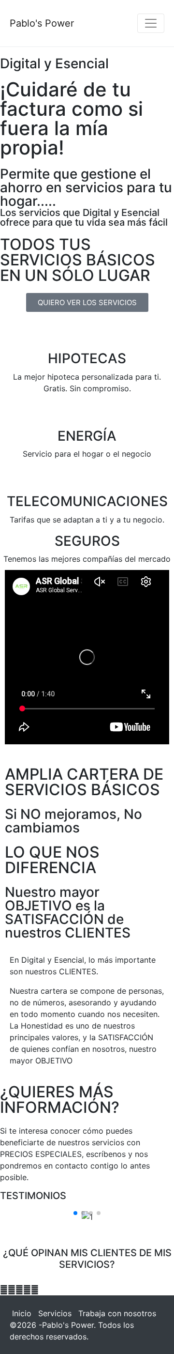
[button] (75, 1213)
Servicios (55, 1313)
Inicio (21, 1313)
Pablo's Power (42, 23)
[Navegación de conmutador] (150, 23)
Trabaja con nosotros (117, 1313)
